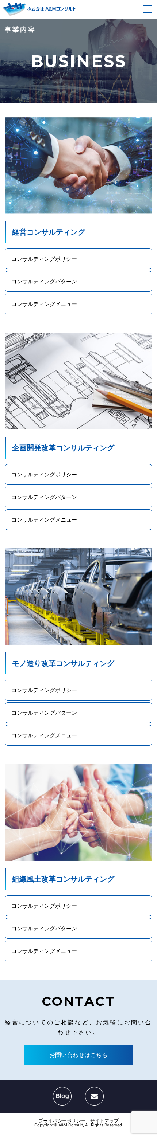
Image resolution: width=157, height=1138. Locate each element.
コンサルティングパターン (44, 281)
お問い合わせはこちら (78, 1055)
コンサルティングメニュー (44, 304)
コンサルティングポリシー (44, 258)
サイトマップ (104, 1120)
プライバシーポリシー (62, 1120)
